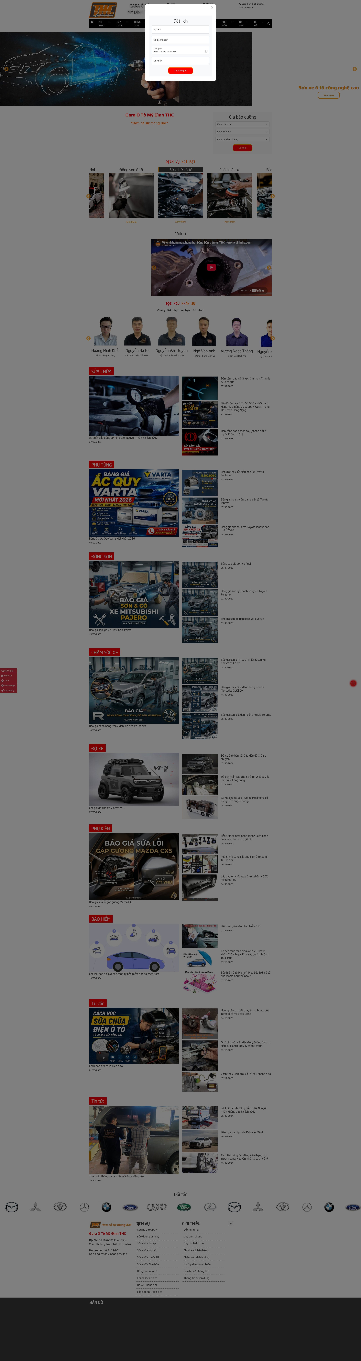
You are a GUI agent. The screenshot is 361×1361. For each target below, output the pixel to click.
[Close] (212, 7)
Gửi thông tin (180, 70)
